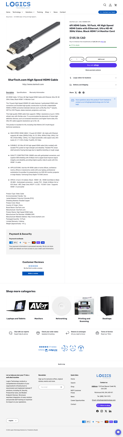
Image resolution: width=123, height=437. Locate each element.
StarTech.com (73, 22)
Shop (47, 12)
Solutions (29, 12)
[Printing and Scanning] (84, 306)
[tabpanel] (33, 160)
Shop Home (9, 17)
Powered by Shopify (32, 430)
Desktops (107, 318)
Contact (63, 12)
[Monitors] (39, 306)
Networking (61, 318)
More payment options (93, 70)
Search (73, 383)
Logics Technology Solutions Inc (18, 430)
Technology (17, 12)
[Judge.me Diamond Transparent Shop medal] (65, 348)
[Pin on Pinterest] (83, 92)
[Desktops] (107, 306)
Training (40, 12)
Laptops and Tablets (16, 318)
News (56, 12)
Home (8, 12)
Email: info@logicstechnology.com (104, 400)
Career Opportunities (78, 400)
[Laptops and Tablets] (16, 306)
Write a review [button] (33, 273)
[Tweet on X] (76, 92)
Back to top (61, 364)
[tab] (10, 92)
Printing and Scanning (84, 319)
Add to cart (101, 59)
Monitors (38, 318)
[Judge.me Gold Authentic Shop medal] (73, 348)
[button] (116, 5)
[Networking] (61, 306)
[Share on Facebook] (80, 92)
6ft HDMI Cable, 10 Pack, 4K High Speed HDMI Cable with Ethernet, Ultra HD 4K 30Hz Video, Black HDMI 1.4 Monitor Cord (25, 17)
